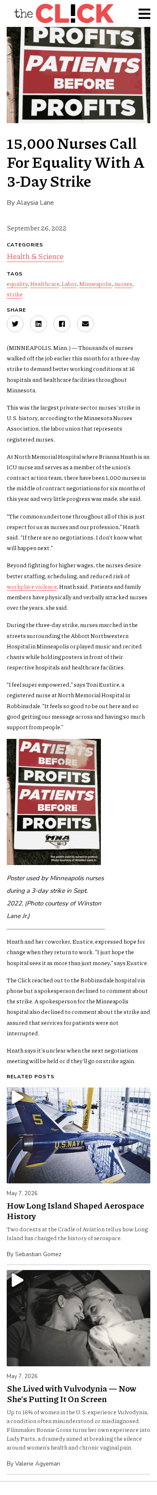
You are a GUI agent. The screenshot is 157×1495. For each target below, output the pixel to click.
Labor (69, 283)
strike (15, 294)
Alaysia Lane (35, 202)
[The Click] (63, 13)
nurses (123, 283)
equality (17, 283)
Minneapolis (95, 283)
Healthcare (44, 283)
